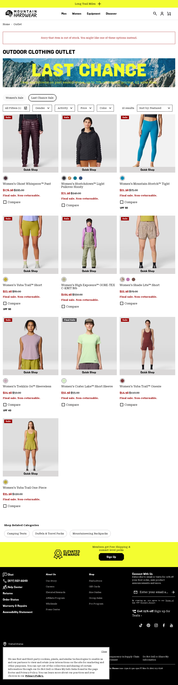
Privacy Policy (147, 602)
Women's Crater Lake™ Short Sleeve (87, 386)
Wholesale (51, 604)
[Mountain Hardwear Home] (21, 13)
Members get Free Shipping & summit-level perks (111, 548)
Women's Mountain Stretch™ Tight (145, 183)
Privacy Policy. (34, 676)
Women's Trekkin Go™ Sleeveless (27, 386)
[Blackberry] (30, 143)
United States (15, 644)
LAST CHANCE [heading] (89, 70)
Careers (50, 586)
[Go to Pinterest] (148, 627)
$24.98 (7, 392)
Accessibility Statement (18, 612)
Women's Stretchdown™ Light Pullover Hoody (82, 185)
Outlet (18, 24)
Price (84, 108)
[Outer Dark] (80, 178)
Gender (40, 108)
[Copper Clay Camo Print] (69, 178)
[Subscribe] (173, 592)
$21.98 (124, 190)
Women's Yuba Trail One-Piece (25, 487)
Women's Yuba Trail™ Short (22, 285)
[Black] (89, 143)
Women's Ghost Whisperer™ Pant (27, 183)
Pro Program (96, 604)
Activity (63, 108)
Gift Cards (94, 586)
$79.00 (133, 291)
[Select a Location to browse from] (5, 644)
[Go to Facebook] (164, 627)
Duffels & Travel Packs (49, 533)
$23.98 (7, 291)
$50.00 (16, 392)
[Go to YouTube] (171, 627)
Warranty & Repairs (15, 605)
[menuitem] (64, 14)
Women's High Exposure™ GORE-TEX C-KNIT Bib (88, 286)
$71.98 (66, 193)
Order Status (11, 599)
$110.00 (134, 392)
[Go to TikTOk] (141, 627)
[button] (154, 108)
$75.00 (133, 190)
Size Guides (95, 592)
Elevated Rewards (55, 592)
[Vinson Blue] (147, 143)
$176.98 (8, 190)
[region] (56, 663)
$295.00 (19, 190)
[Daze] (30, 346)
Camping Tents (17, 533)
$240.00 (76, 193)
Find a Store (95, 581)
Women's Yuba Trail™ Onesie (140, 386)
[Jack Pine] (75, 178)
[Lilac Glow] (128, 279)
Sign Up (111, 557)
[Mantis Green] (89, 245)
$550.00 (77, 294)
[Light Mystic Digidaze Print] (147, 245)
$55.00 (75, 392)
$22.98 (124, 291)
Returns (8, 593)
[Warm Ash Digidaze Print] (133, 279)
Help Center (15, 587)
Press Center (53, 609)
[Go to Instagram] (156, 627)
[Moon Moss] (30, 245)
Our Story (51, 581)
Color (103, 108)
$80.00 (16, 291)
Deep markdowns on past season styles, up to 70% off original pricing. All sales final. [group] (89, 82)
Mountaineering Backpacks (90, 533)
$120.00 (17, 494)
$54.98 (124, 392)
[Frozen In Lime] (89, 346)
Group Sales (95, 598)
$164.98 (66, 294)
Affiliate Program (55, 598)
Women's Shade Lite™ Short (140, 285)
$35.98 (7, 494)
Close (104, 651)
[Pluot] (147, 346)
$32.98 (66, 392)
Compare (14, 202)
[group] (111, 549)
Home (6, 24)
